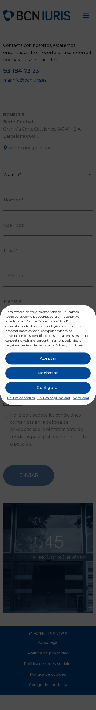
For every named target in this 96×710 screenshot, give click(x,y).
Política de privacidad (53, 398)
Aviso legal (81, 398)
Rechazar (48, 372)
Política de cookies (21, 398)
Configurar (48, 387)
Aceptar (48, 358)
